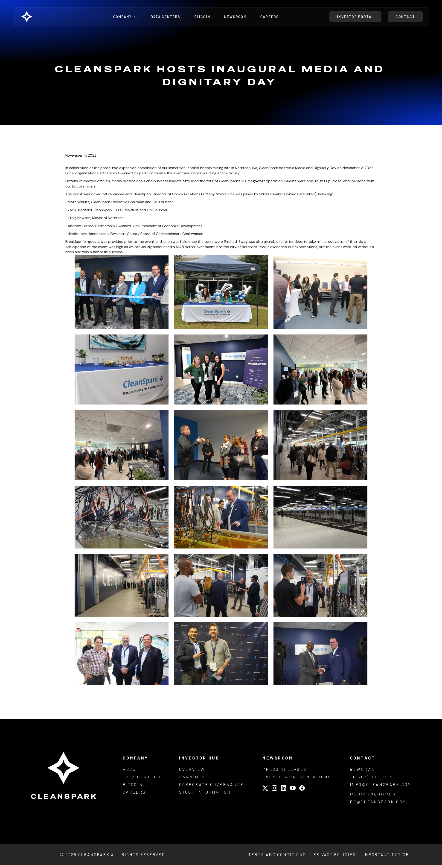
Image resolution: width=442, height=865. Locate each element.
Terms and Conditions (277, 854)
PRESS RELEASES (284, 769)
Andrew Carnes (81, 225)
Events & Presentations (296, 776)
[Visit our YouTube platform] (293, 788)
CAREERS (134, 792)
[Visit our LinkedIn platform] (283, 788)
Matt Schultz (78, 201)
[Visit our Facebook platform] (302, 788)
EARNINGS (192, 776)
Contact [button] (405, 17)
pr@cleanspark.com (378, 801)
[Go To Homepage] (38, 16)
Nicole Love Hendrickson (88, 233)
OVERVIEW (192, 769)
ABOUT (131, 769)
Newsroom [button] (235, 16)
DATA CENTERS (141, 776)
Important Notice (386, 854)
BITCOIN (133, 784)
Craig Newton (79, 217)
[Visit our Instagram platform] (274, 788)
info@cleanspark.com (381, 784)
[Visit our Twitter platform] (265, 788)
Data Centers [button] (165, 16)
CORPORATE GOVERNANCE (211, 784)
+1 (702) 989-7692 (371, 776)
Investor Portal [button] (355, 17)
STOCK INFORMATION (205, 792)
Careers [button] (269, 16)
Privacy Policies (334, 854)
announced (162, 246)
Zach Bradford (80, 210)
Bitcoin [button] (202, 16)
